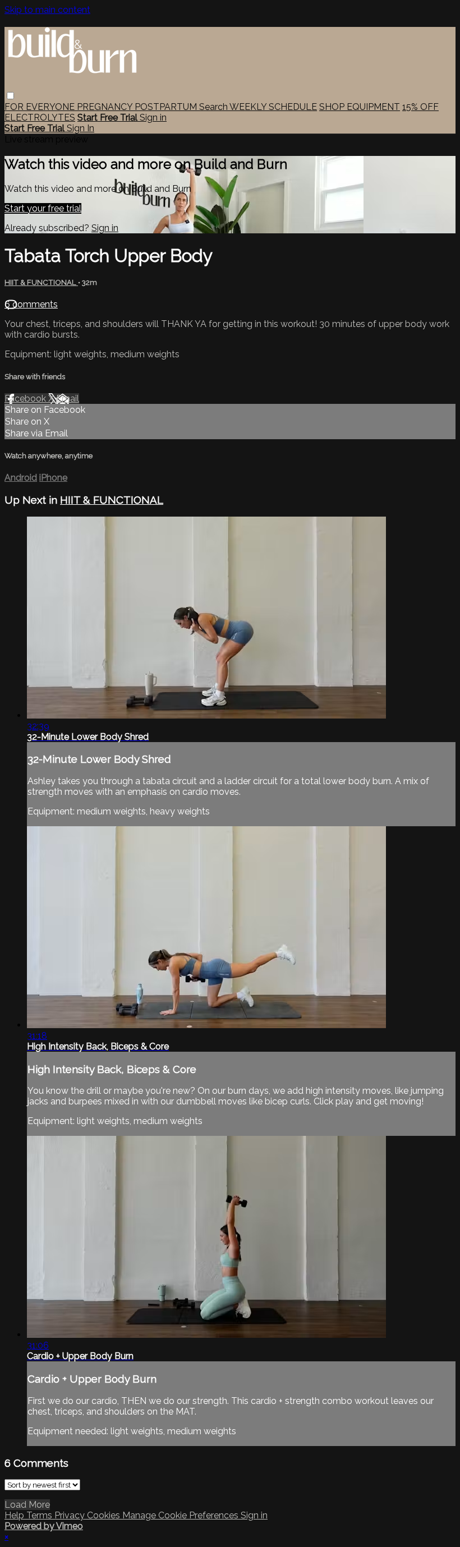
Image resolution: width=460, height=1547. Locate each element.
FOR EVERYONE (40, 107)
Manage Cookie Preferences (181, 1515)
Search (214, 107)
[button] (10, 95)
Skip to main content (47, 9)
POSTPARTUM (167, 107)
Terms (40, 1515)
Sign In (80, 128)
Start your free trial (42, 208)
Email (67, 398)
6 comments (31, 304)
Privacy (70, 1515)
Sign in (153, 117)
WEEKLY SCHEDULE (273, 107)
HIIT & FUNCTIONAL (41, 282)
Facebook (26, 398)
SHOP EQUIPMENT (359, 107)
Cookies (104, 1515)
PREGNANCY (106, 107)
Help (15, 1515)
